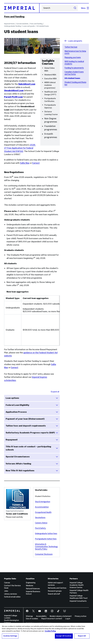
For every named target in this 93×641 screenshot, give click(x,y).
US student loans (43, 26)
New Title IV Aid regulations (20, 470)
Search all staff (54, 594)
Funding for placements (74, 68)
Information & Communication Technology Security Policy (46, 546)
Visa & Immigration (42, 501)
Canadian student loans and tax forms (74, 73)
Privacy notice (80, 616)
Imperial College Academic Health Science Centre (77, 585)
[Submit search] (75, 8)
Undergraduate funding (12, 26)
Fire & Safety (40, 528)
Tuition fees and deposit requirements (26, 425)
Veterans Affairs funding (18, 463)
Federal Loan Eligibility (17, 405)
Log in (67, 618)
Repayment (12, 439)
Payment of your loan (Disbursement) (25, 418)
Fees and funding (14, 16)
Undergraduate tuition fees (46, 533)
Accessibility (41, 616)
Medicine (29, 585)
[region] (46, 632)
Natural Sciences (33, 588)
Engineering (30, 582)
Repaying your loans (73, 57)
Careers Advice (41, 523)
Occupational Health (43, 512)
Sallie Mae (24, 163)
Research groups (55, 591)
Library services (10, 594)
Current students (22, 24)
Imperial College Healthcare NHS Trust (79, 597)
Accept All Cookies (63, 636)
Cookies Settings (10, 636)
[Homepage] (21, 8)
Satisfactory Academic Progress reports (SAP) (30, 432)
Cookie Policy (50, 631)
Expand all (55, 392)
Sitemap (29, 616)
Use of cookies (32, 618)
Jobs (6, 591)
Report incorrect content (51, 618)
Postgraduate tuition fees (46, 539)
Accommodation (42, 507)
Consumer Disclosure (44, 554)
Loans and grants (29, 26)
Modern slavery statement (61, 616)
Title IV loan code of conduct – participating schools (28, 448)
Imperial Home (9, 24)
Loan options (12, 398)
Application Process (16, 412)
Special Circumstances (18, 456)
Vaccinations (40, 517)
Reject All (82, 636)
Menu (83, 8)
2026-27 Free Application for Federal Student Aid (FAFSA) (20, 148)
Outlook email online (12, 597)
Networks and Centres (57, 588)
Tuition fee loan (71, 47)
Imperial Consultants (78, 601)
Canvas (7, 582)
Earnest (36, 163)
